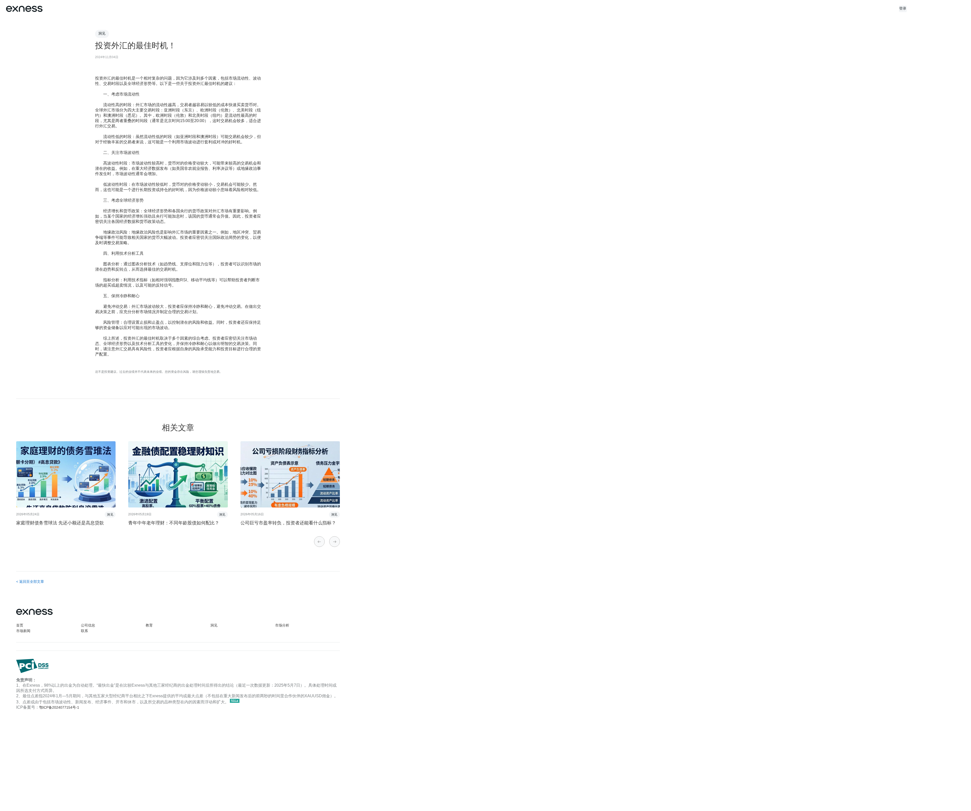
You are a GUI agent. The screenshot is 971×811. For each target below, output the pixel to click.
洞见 (213, 626)
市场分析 (282, 626)
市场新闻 (23, 631)
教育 (149, 626)
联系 (84, 631)
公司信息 (88, 626)
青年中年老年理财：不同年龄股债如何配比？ (173, 523)
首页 (19, 626)
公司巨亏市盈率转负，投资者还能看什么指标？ (288, 523)
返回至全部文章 (31, 582)
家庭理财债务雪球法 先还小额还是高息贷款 (60, 523)
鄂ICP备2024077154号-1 (59, 708)
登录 (903, 9)
